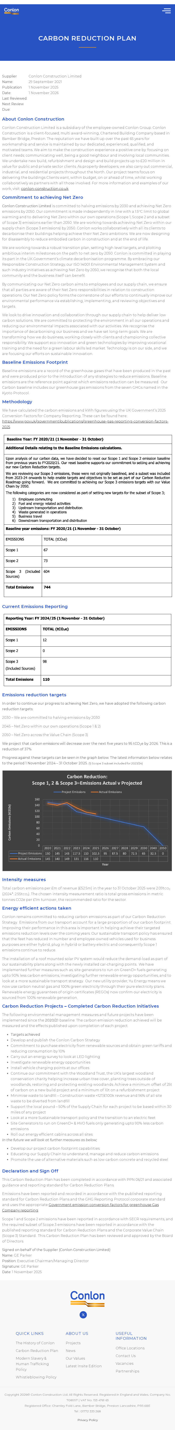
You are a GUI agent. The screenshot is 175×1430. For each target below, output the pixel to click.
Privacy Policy (87, 1420)
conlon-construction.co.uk (45, 189)
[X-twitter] (83, 1314)
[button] (166, 10)
